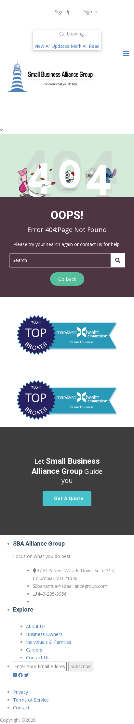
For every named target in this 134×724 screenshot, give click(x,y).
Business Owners (44, 634)
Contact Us (37, 657)
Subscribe (81, 666)
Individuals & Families (48, 642)
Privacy (20, 692)
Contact (21, 708)
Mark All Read (85, 46)
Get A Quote (68, 498)
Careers (34, 650)
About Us (36, 626)
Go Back (67, 279)
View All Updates (51, 46)
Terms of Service (31, 700)
